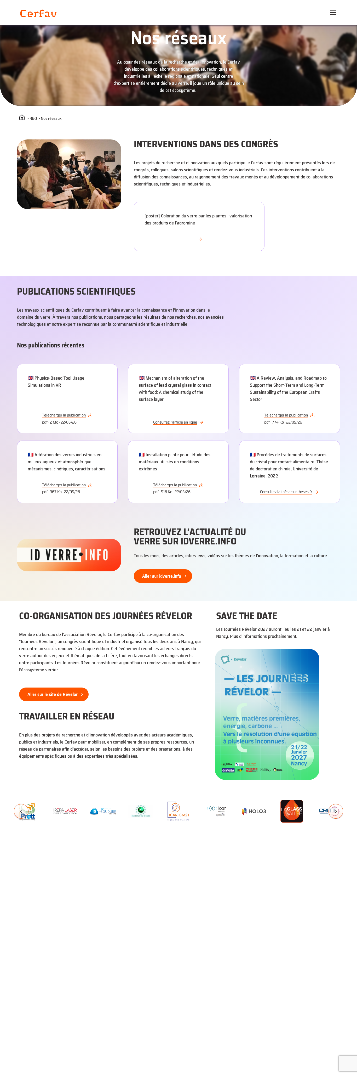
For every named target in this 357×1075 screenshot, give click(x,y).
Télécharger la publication (64, 415)
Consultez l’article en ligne (175, 422)
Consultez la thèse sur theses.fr (286, 491)
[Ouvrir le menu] (333, 12)
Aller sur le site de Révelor (52, 694)
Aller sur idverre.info (161, 576)
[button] (21, 811)
